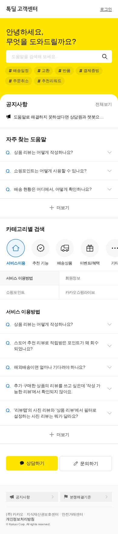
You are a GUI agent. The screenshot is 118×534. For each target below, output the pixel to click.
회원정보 (72, 278)
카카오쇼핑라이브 (80, 292)
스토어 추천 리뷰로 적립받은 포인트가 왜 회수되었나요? (56, 345)
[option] (63, 117)
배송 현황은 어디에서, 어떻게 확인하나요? (52, 189)
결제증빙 (91, 70)
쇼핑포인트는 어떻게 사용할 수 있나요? (50, 170)
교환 (46, 70)
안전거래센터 (72, 514)
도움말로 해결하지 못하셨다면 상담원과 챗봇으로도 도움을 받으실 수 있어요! (63, 117)
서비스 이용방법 (19, 278)
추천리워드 (51, 81)
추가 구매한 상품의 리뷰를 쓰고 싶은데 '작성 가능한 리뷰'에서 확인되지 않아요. (57, 388)
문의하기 (89, 463)
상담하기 (33, 463)
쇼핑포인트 (15, 292)
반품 (66, 70)
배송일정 (21, 70)
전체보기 (103, 104)
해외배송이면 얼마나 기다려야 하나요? (49, 367)
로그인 (106, 9)
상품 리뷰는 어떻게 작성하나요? (43, 152)
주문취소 (21, 81)
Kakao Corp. (17, 524)
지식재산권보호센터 (42, 514)
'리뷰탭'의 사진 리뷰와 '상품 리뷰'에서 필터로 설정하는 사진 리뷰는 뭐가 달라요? (55, 413)
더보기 (63, 207)
